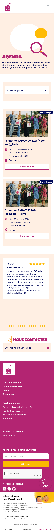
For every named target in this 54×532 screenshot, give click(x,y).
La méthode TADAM (12, 386)
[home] (7, 6)
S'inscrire (7, 418)
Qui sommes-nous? (12, 382)
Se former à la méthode (14, 414)
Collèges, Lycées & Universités (17, 407)
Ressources (8, 394)
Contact (7, 390)
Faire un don (9, 435)
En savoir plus (27, 166)
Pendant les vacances (13, 411)
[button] (48, 6)
